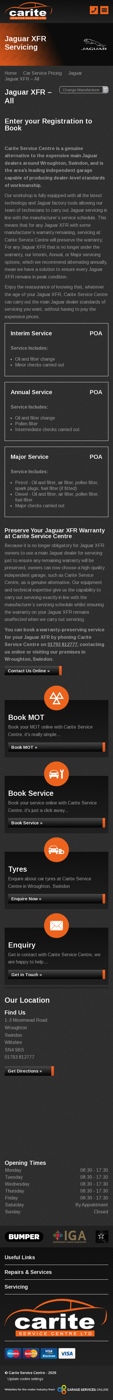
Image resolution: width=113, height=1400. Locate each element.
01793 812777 (62, 644)
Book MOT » (24, 747)
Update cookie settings (25, 1379)
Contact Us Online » (29, 670)
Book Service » (27, 822)
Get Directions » (25, 1070)
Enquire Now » (26, 898)
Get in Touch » (26, 974)
